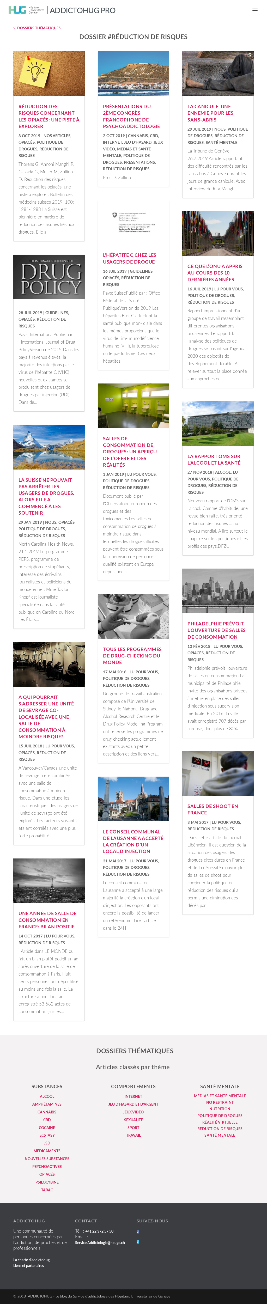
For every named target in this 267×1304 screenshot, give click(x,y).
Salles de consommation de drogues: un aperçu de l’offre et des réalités (130, 452)
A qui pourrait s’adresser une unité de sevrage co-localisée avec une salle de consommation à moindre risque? (46, 717)
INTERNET (133, 1097)
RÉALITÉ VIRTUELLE (220, 1122)
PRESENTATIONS (139, 162)
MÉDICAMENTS (47, 1151)
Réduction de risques (42, 536)
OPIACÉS (47, 1175)
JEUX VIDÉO (133, 1112)
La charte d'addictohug (31, 1260)
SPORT (133, 1128)
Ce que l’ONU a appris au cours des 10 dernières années (215, 273)
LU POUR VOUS (59, 746)
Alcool (223, 472)
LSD (47, 1143)
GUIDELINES (56, 313)
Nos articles (57, 136)
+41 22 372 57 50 (99, 1231)
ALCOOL (47, 1097)
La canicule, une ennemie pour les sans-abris (210, 113)
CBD (154, 136)
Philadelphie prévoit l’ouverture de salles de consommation (216, 630)
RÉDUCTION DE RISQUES (220, 1129)
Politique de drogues (42, 529)
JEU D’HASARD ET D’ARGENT (133, 1104)
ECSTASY (47, 1135)
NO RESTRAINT (220, 1103)
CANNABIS (47, 1112)
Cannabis (138, 136)
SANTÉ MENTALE (219, 1135)
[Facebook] (138, 1232)
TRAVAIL (133, 1135)
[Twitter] (138, 1242)
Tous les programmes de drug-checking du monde (132, 656)
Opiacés (27, 142)
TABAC (47, 1190)
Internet (112, 142)
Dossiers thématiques (38, 28)
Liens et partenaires (28, 1266)
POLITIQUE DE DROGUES (220, 1116)
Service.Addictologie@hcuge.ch (100, 1243)
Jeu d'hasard (137, 142)
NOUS (50, 523)
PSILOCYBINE (47, 1182)
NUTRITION (219, 1109)
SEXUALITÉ (133, 1120)
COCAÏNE (47, 1128)
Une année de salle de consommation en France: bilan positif (48, 920)
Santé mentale (222, 143)
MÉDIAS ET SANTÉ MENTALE (220, 1096)
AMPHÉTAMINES (47, 1104)
